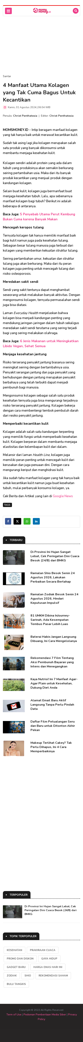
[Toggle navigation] (8, 11)
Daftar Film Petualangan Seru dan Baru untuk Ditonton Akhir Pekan (52, 725)
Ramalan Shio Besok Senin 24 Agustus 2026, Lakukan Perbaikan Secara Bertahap (52, 577)
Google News (63, 496)
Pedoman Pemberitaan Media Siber (45, 1014)
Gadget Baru (16, 967)
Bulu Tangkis (16, 984)
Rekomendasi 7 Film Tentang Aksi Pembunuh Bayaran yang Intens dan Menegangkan (52, 662)
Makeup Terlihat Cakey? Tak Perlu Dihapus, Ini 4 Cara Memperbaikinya (51, 747)
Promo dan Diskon (20, 958)
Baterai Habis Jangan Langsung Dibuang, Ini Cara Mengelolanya (53, 639)
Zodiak (12, 975)
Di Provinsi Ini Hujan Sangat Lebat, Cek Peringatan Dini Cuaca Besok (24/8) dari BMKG (54, 556)
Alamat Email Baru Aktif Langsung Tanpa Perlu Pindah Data (52, 704)
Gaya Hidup (49, 958)
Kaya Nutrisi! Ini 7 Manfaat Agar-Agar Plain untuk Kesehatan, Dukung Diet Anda (54, 683)
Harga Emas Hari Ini (47, 967)
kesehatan (14, 950)
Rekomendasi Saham (53, 975)
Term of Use (13, 1014)
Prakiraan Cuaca (42, 950)
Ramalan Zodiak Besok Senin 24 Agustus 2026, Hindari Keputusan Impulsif (54, 598)
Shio (28, 975)
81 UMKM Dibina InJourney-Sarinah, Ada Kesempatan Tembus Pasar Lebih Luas (50, 619)
